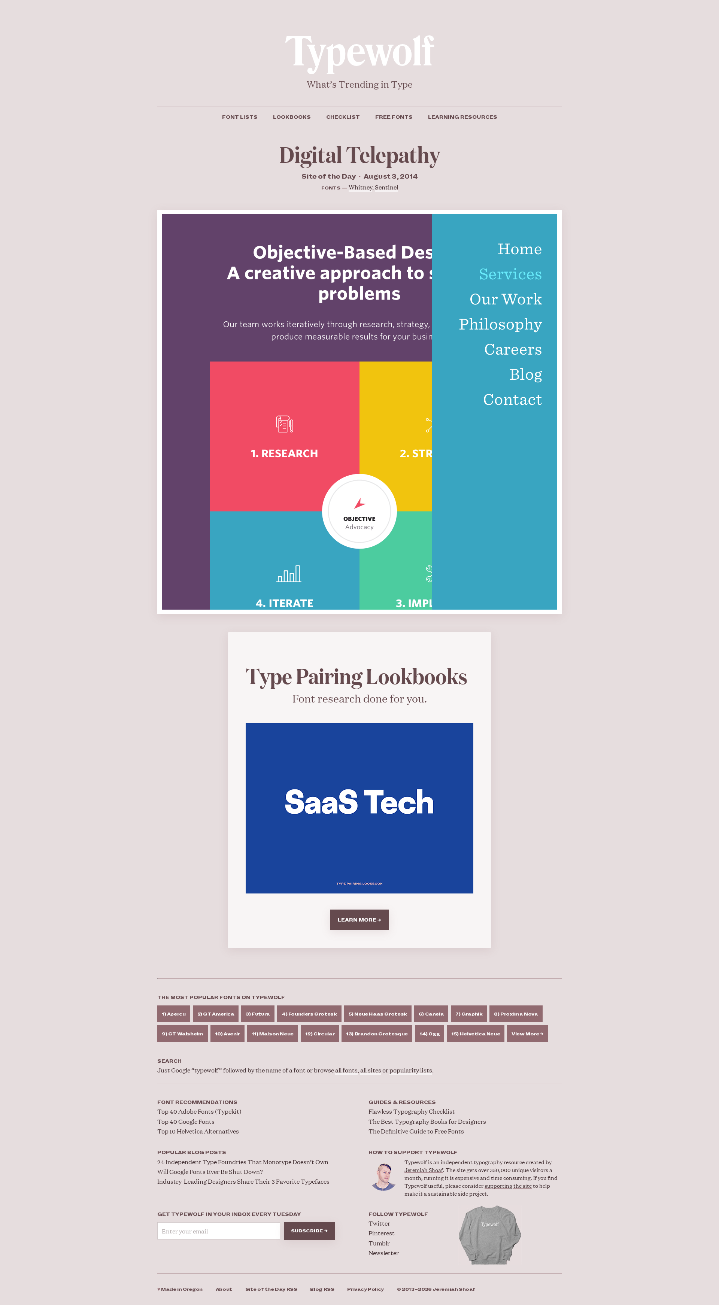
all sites (370, 1070)
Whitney (360, 187)
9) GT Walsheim (182, 1034)
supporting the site (508, 1185)
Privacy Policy (365, 1289)
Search (169, 1061)
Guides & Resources (402, 1102)
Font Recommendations (197, 1102)
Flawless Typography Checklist (411, 1111)
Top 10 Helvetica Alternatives (198, 1131)
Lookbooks (292, 117)
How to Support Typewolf (413, 1152)
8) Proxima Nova (516, 1014)
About (224, 1289)
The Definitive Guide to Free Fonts (416, 1131)
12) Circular (319, 1034)
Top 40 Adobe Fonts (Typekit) (199, 1111)
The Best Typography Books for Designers (427, 1121)
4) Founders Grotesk (309, 1014)
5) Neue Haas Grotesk (378, 1014)
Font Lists (240, 117)
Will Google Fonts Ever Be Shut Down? (210, 1171)
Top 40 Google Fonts (186, 1121)
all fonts (346, 1070)
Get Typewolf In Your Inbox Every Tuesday (229, 1214)
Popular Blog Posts (191, 1152)
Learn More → (359, 920)
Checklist (343, 117)
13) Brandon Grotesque (377, 1034)
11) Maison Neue (273, 1034)
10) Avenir (227, 1034)
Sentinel (386, 187)
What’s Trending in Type (360, 84)
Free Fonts (394, 117)
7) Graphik (468, 1014)
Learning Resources (462, 117)
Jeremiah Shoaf (423, 1170)
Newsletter (383, 1252)
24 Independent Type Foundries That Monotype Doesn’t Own (242, 1161)
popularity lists (410, 1070)
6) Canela (431, 1014)
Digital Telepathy (359, 153)
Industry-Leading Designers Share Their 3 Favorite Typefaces (243, 1181)
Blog (322, 1289)
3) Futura (258, 1014)
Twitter (379, 1223)
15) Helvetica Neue (475, 1034)
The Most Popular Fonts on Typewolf (221, 997)
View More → (527, 1034)
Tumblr (379, 1243)
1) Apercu (174, 1014)
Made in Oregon (180, 1289)
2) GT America (215, 1014)
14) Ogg (429, 1034)
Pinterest (381, 1233)
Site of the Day (271, 1289)
